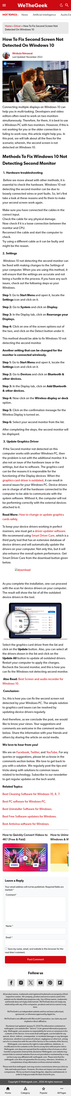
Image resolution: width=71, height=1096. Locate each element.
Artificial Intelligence (44, 15)
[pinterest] (50, 985)
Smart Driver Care (43, 535)
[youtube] (40, 985)
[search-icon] (67, 5)
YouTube (51, 752)
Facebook (22, 752)
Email (9, 937)
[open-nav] (4, 5)
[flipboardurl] (60, 985)
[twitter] (30, 985)
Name (9, 926)
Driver (17, 26)
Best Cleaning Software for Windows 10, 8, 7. (31, 794)
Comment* (11, 895)
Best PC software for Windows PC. (24, 801)
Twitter (35, 752)
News (24, 15)
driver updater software (50, 531)
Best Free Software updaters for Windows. (29, 816)
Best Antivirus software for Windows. (25, 824)
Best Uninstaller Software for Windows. (27, 809)
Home (8, 26)
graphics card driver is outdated (22, 480)
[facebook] (11, 985)
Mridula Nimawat (22, 53)
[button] (61, 6)
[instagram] (21, 985)
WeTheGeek (32, 5)
